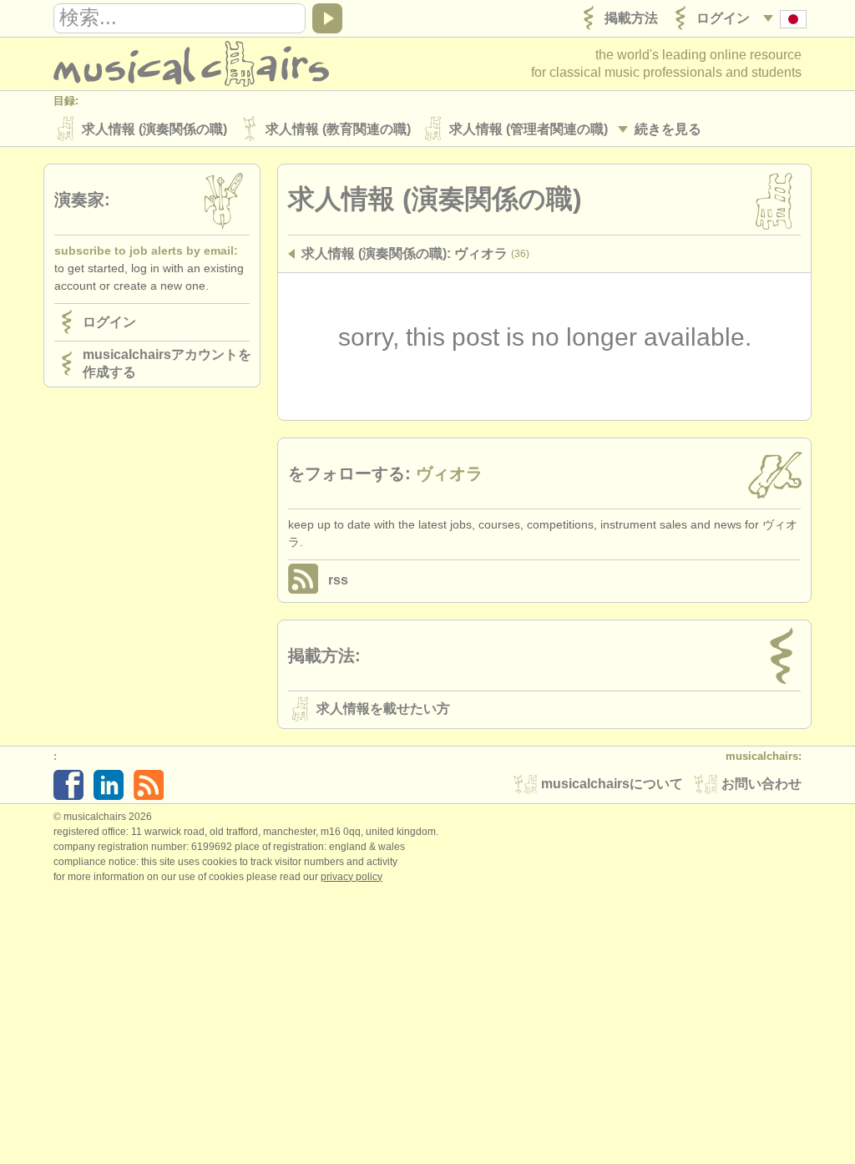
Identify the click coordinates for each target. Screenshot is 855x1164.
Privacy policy (351, 877)
